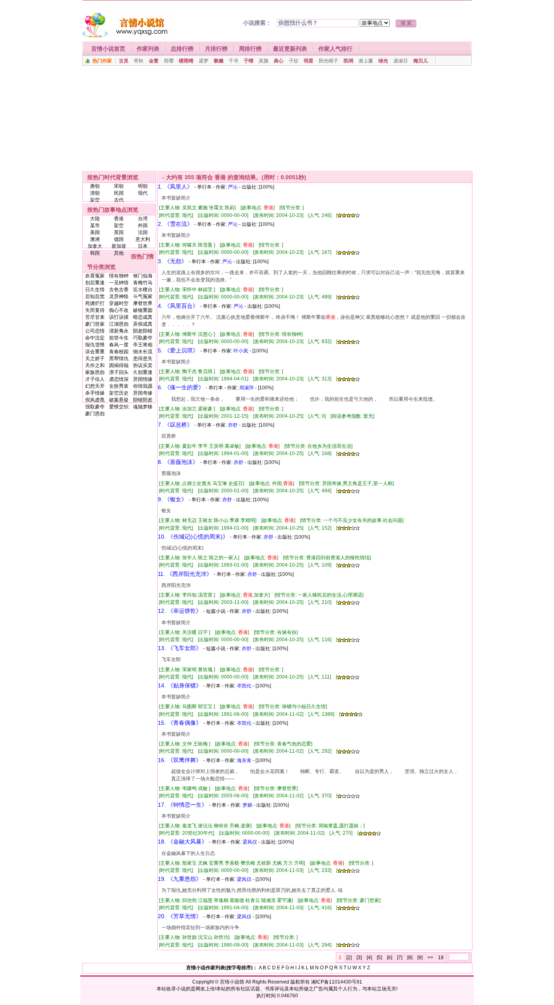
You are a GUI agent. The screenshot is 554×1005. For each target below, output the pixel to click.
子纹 (293, 61)
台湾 (143, 218)
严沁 (233, 187)
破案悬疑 (119, 400)
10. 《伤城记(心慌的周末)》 (193, 536)
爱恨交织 (119, 407)
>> (430, 957)
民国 (119, 193)
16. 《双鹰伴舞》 (180, 760)
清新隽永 (119, 331)
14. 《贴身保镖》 (180, 685)
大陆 (95, 218)
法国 (143, 232)
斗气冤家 (142, 296)
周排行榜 (250, 48)
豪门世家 (95, 324)
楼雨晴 (186, 61)
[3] (359, 957)
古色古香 (119, 289)
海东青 (244, 760)
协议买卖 (142, 365)
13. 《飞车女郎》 (180, 648)
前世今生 (119, 338)
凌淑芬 (400, 61)
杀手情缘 (95, 393)
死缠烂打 (95, 303)
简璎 (169, 61)
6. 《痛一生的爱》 (181, 387)
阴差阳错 (142, 331)
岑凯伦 (244, 686)
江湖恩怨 (119, 324)
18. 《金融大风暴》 (182, 841)
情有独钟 (119, 276)
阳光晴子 (328, 61)
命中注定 (95, 338)
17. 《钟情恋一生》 (182, 804)
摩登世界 (142, 303)
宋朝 (119, 186)
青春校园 (119, 351)
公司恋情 (95, 331)
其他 (119, 253)
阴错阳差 (142, 400)
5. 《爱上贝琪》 (178, 350)
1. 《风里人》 (175, 186)
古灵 (124, 61)
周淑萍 (246, 388)
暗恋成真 (142, 317)
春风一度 (119, 345)
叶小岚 (241, 351)
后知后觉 (95, 296)
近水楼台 (142, 289)
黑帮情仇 (119, 358)
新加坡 (119, 246)
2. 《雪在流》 (175, 224)
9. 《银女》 (172, 499)
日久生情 (95, 289)
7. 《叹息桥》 (175, 424)
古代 (119, 200)
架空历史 (119, 393)
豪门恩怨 (95, 414)
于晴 (248, 61)
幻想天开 (95, 386)
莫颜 (263, 61)
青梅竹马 (142, 283)
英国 (119, 232)
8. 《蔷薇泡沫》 (178, 462)
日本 (143, 246)
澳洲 (95, 239)
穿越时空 (119, 303)
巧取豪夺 (142, 338)
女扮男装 (119, 386)
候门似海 (142, 276)
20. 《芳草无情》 (180, 916)
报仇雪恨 (95, 345)
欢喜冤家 (95, 276)
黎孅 (218, 61)
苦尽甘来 (95, 317)
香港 (119, 218)
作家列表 (148, 48)
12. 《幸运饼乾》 (180, 611)
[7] (399, 957)
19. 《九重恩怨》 (180, 879)
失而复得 (95, 310)
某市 (95, 225)
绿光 (383, 61)
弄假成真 (142, 324)
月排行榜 (216, 48)
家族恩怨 (95, 372)
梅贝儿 (420, 61)
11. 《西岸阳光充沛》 (185, 574)
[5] (379, 957)
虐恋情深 (119, 379)
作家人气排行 (335, 48)
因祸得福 (119, 365)
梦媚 (247, 805)
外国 (143, 225)
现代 (143, 193)
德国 (119, 239)
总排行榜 (182, 48)
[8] (409, 957)
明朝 (143, 186)
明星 (309, 61)
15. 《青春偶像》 (180, 722)
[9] (420, 957)
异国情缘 (142, 379)
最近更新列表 (290, 48)
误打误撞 (119, 317)
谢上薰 (366, 61)
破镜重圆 (142, 310)
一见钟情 (119, 283)
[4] (369, 957)
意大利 (142, 239)
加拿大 (95, 246)
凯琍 (348, 61)
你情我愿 (142, 386)
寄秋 (139, 61)
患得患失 (142, 358)
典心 (278, 61)
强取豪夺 (95, 407)
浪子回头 (119, 372)
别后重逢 (95, 283)
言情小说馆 (232, 982)
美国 (95, 232)
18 (441, 957)
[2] (349, 957)
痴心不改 (119, 310)
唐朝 (95, 186)
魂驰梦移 (142, 407)
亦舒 (233, 425)
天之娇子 (95, 358)
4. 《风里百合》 (178, 306)
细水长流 (142, 351)
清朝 (95, 193)
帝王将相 (142, 345)
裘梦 (203, 61)
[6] (389, 957)
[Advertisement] (277, 120)
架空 (95, 200)
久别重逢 (142, 372)
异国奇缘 (142, 393)
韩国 (95, 253)
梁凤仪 (250, 842)
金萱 (154, 61)
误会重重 (95, 351)
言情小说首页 (108, 48)
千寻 (233, 61)
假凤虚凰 (95, 400)
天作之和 (95, 365)
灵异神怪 (119, 296)
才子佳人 (95, 379)
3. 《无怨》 (172, 261)
